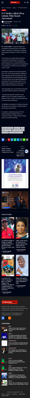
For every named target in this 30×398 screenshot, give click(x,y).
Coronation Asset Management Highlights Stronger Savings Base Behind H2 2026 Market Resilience (17, 376)
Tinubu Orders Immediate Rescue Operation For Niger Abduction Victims (17, 329)
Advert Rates (22, 394)
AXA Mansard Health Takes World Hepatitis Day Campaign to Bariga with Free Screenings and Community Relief (18, 337)
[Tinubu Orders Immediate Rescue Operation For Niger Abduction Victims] (4, 328)
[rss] (9, 318)
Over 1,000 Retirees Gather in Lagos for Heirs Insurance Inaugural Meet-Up (18, 344)
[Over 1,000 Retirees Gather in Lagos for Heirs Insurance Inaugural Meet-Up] (4, 343)
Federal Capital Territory (7, 127)
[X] (6, 318)
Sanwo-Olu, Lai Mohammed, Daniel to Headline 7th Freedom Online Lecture (18, 383)
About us (8, 394)
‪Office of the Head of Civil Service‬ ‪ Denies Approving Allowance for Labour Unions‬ (21, 244)
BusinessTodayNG (8, 21)
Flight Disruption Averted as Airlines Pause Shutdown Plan (22, 280)
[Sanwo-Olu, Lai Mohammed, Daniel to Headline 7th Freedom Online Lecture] (4, 383)
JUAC (22, 127)
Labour (14, 7)
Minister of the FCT (6, 130)
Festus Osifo (17, 127)
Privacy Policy (5, 395)
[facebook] (3, 318)
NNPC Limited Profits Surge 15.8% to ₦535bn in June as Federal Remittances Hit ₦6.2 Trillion (17, 369)
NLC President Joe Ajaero (18, 130)
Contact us (14, 394)
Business (8, 7)
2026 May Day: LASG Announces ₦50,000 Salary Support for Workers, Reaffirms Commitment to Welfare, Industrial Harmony (8, 283)
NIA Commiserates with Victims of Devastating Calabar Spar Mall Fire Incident (17, 351)
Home (3, 7)
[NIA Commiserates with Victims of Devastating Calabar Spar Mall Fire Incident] (4, 350)
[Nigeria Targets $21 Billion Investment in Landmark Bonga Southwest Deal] (4, 361)
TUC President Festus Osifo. (16, 132)
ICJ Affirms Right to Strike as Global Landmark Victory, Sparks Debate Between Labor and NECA (8, 245)
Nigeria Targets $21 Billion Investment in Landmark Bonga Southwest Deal (16, 362)
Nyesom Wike (5, 132)
